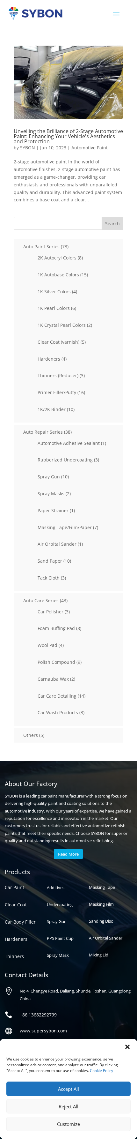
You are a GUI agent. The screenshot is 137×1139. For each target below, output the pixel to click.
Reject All (68, 1106)
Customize (68, 1124)
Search (112, 224)
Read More (68, 854)
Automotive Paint (89, 148)
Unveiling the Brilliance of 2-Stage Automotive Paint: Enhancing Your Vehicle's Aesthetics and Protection (68, 136)
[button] (127, 1047)
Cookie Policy (101, 1070)
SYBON (27, 148)
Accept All (68, 1089)
